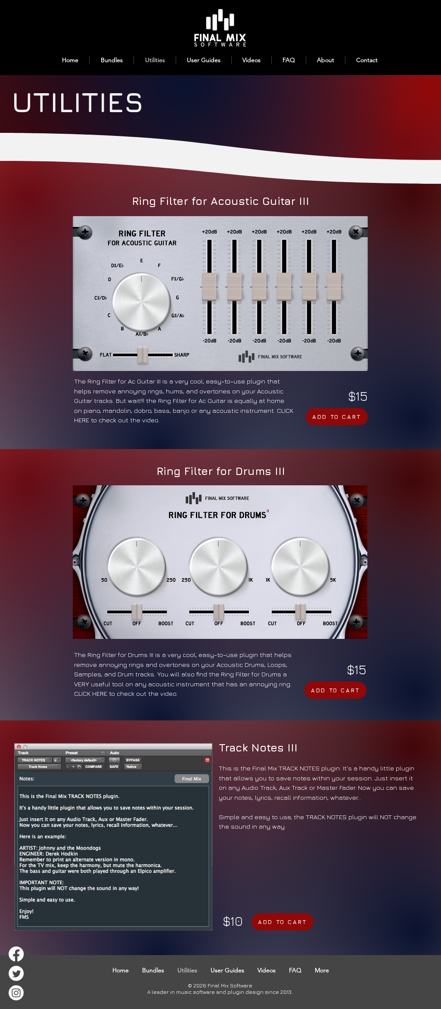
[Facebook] (16, 954)
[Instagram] (16, 992)
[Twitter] (16, 973)
